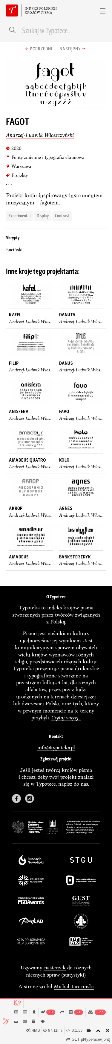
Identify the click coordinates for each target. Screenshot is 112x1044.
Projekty (17, 175)
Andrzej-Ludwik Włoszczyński (40, 135)
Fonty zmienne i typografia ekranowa (45, 157)
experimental (19, 215)
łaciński (14, 249)
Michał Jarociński (74, 986)
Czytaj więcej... (66, 717)
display (43, 215)
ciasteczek (55, 967)
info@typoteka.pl (56, 747)
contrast (62, 215)
